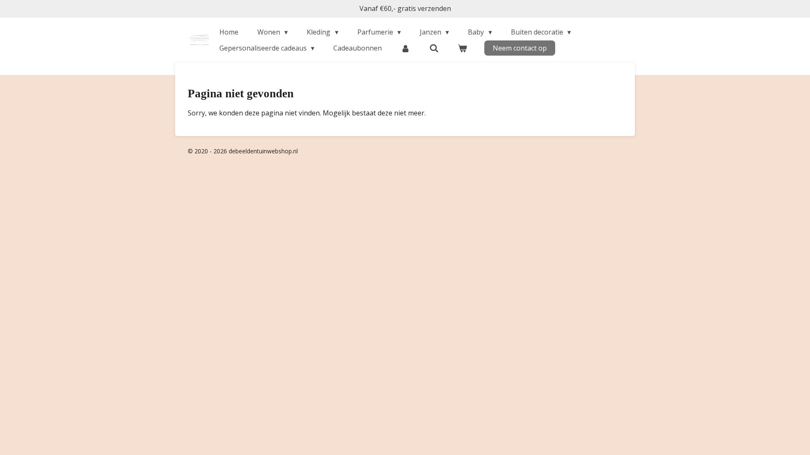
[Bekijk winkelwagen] (462, 48)
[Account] (405, 48)
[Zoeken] (434, 48)
